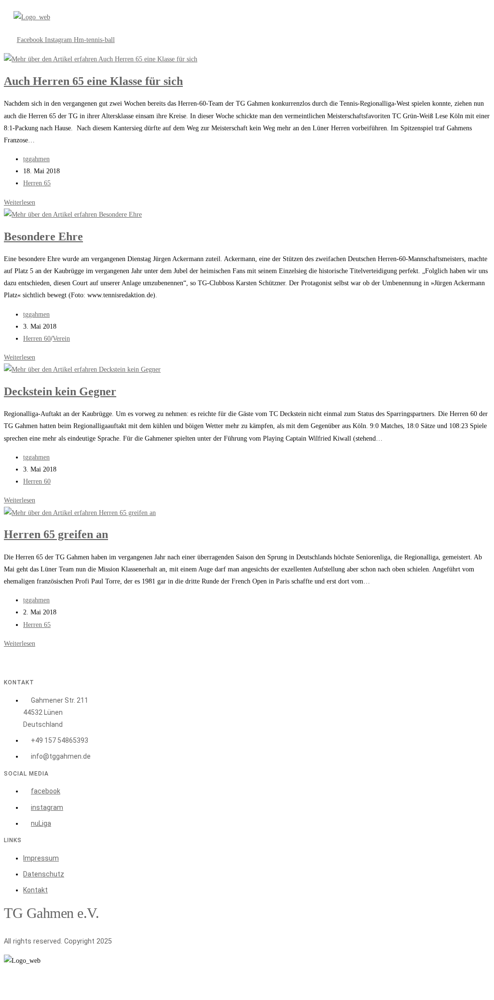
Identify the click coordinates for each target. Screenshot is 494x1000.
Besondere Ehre (43, 236)
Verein (61, 338)
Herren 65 (37, 183)
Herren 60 (37, 338)
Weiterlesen (19, 202)
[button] (105, 28)
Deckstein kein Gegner (60, 391)
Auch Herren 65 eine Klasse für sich (93, 81)
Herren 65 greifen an (56, 534)
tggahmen (36, 159)
